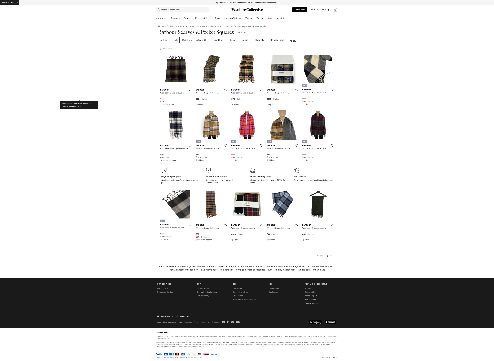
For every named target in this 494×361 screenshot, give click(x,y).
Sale (270, 18)
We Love (260, 18)
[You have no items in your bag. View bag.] (335, 9)
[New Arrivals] (169, 18)
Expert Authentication (216, 176)
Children (207, 18)
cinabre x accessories (277, 266)
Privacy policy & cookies (210, 322)
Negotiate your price (171, 176)
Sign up (325, 9)
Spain (195, 357)
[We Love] (266, 18)
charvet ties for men (227, 266)
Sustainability (310, 292)
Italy (200, 357)
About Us (280, 18)
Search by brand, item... (171, 9)
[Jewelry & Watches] (243, 18)
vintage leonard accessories (250, 269)
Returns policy (203, 295)
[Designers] (182, 18)
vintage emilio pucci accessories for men (312, 266)
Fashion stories (311, 303)
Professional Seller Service (244, 299)
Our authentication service (208, 292)
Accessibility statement (166, 322)
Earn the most (300, 176)
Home (161, 26)
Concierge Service (165, 292)
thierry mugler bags (285, 269)
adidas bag (304, 269)
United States (179, 357)
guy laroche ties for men (201, 266)
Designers (175, 18)
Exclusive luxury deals (260, 176)
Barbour (171, 26)
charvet (259, 266)
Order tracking (203, 288)
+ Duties (203, 99)
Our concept (162, 288)
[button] (335, 9)
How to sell (237, 288)
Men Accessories (186, 26)
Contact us (273, 292)
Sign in (314, 9)
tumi (270, 269)
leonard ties (246, 266)
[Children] (213, 18)
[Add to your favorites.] (190, 90)
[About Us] (287, 18)
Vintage (248, 18)
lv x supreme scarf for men (172, 266)
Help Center (274, 288)
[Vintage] (254, 18)
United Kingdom (167, 357)
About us (308, 288)
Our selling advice (240, 292)
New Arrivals (161, 18)
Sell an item (300, 9)
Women (187, 18)
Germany (189, 357)
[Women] (193, 18)
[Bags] (222, 18)
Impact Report (311, 295)
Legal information (185, 322)
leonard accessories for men (183, 269)
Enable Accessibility (9, 2)
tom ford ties (226, 269)
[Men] (201, 18)
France (158, 357)
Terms (196, 322)
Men (197, 18)
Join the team (310, 299)
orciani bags (318, 269)
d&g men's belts (209, 269)
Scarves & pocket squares (209, 26)
